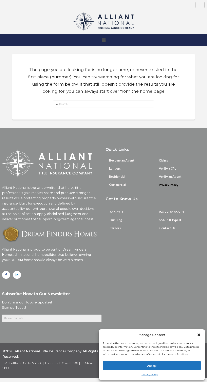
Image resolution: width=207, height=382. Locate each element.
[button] (199, 335)
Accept (151, 365)
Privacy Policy (150, 374)
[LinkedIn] (17, 275)
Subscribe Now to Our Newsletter (36, 293)
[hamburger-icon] (200, 5)
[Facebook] (6, 275)
